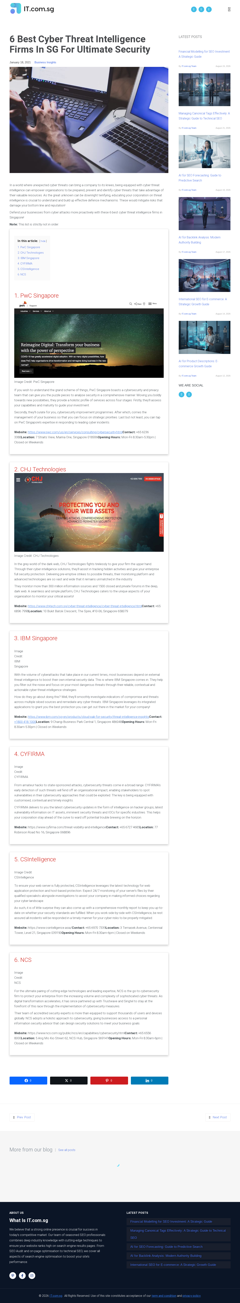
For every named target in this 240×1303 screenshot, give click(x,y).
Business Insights (45, 62)
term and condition (164, 1296)
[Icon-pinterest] (12, 1275)
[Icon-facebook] (22, 1275)
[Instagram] (31, 1275)
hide (43, 241)
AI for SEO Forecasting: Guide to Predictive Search (200, 178)
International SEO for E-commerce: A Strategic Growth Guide (203, 301)
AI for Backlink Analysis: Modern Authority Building (199, 240)
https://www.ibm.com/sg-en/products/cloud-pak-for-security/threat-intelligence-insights (88, 717)
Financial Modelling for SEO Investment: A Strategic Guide (204, 54)
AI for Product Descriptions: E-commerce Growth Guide (198, 363)
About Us (108, 9)
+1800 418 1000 (25, 722)
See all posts (66, 1150)
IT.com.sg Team (189, 66)
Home (90, 9)
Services (128, 9)
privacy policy (192, 1296)
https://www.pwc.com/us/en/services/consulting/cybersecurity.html (75, 432)
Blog (143, 9)
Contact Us (162, 9)
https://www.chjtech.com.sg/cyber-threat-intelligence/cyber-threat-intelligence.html (85, 606)
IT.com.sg (56, 1296)
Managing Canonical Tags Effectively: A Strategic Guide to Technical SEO (204, 116)
